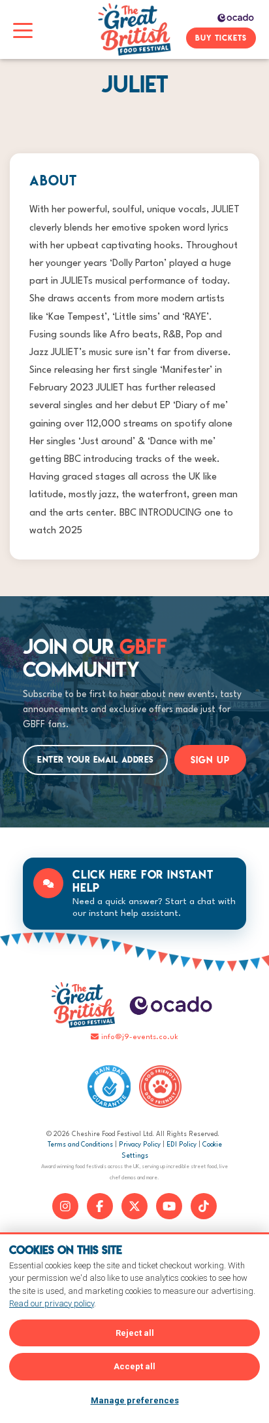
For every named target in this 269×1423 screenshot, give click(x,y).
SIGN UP (210, 760)
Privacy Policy (140, 1144)
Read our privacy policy (51, 1303)
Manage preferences (135, 1400)
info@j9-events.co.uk (139, 1037)
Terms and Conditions (80, 1144)
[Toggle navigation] (23, 29)
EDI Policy (181, 1144)
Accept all (134, 1366)
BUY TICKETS (221, 38)
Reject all (135, 1333)
